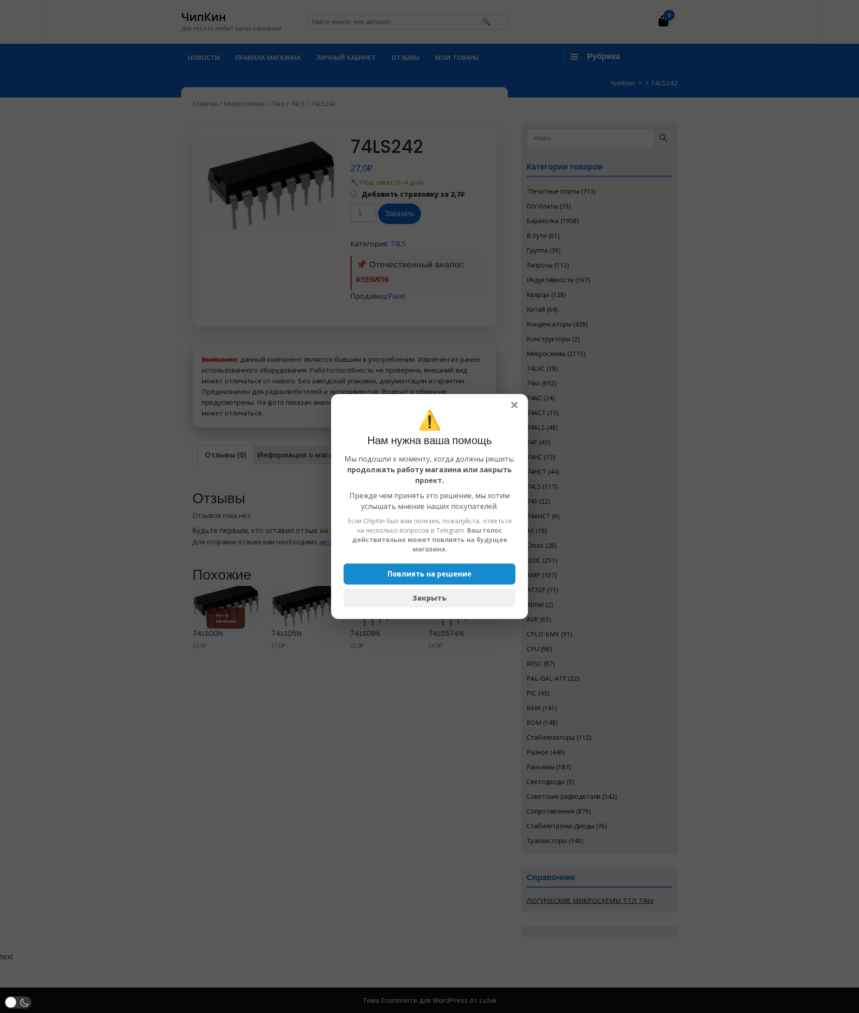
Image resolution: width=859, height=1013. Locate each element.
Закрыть (429, 598)
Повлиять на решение (429, 574)
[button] (17, 1002)
